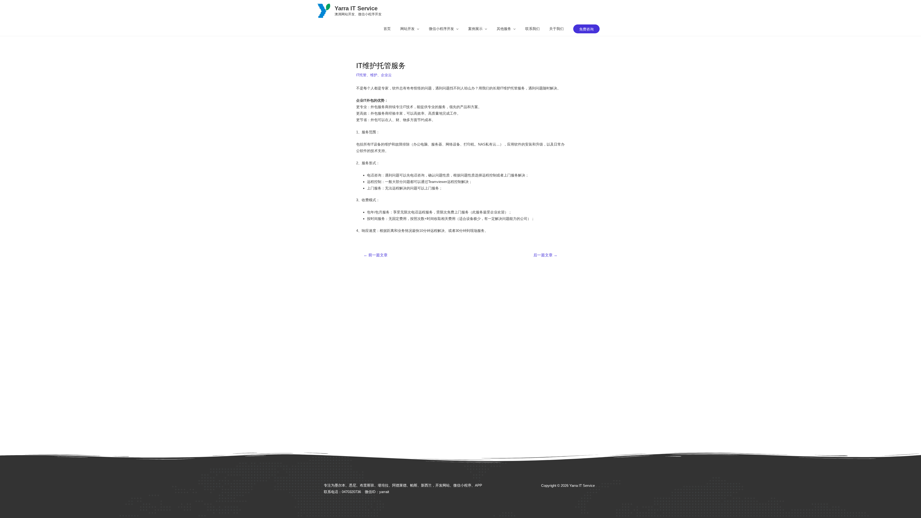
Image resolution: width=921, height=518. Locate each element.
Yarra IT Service (356, 8)
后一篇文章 (545, 255)
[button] (410, 29)
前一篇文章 (376, 255)
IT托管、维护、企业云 (374, 75)
